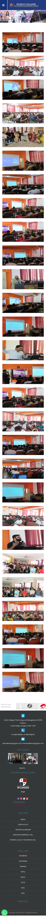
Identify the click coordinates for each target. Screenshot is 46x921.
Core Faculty (23, 824)
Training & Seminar (23, 830)
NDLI (23, 893)
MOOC (23, 877)
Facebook (23, 856)
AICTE (23, 882)
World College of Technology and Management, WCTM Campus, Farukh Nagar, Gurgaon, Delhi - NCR (23, 723)
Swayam (23, 866)
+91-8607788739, (17, 734)
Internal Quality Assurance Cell (23, 840)
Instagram (23, 861)
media (23, 819)
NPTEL (23, 872)
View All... (22, 768)
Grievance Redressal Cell (23, 835)
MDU (23, 888)
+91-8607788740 (29, 734)
